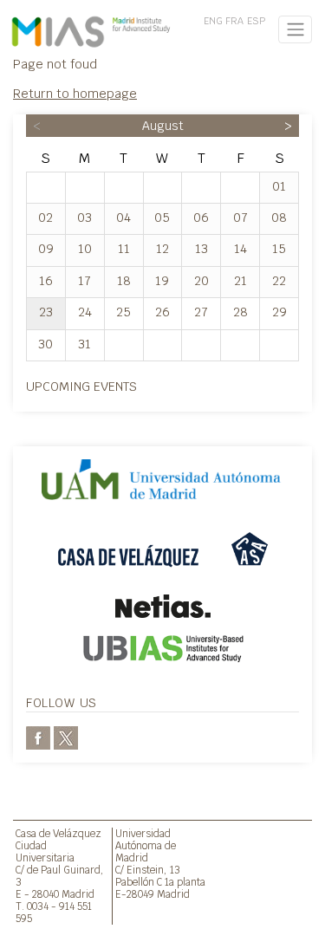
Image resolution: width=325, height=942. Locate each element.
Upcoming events (81, 386)
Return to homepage (75, 93)
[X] (66, 736)
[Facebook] (38, 736)
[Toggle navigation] (295, 29)
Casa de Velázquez (58, 833)
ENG (213, 21)
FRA (234, 21)
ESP (256, 21)
